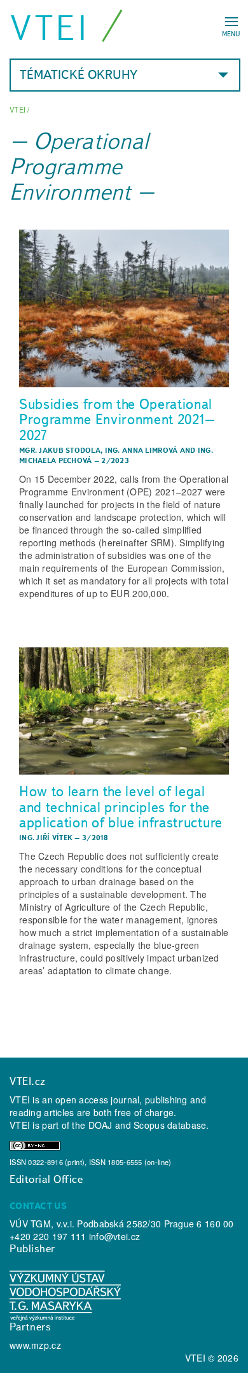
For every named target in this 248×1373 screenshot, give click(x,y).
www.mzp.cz (35, 1345)
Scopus (149, 1125)
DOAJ (100, 1125)
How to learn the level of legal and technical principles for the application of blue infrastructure (121, 806)
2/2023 (115, 460)
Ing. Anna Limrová (141, 450)
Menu (231, 33)
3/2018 (95, 837)
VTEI (50, 28)
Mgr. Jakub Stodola (59, 450)
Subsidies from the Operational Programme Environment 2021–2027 (117, 419)
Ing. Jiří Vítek (45, 837)
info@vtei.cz (114, 1236)
